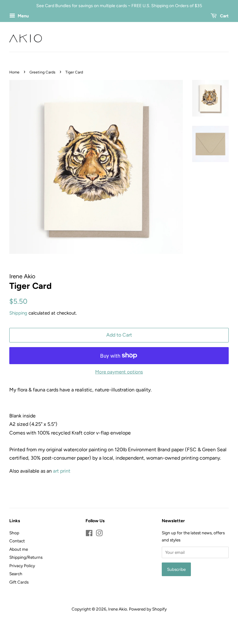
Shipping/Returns (25, 557)
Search (15, 573)
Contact (17, 540)
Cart (224, 16)
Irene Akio (117, 609)
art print (61, 471)
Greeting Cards (42, 72)
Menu (23, 16)
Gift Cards (19, 582)
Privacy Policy (22, 565)
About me (18, 549)
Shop (14, 532)
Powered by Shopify (148, 609)
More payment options (119, 372)
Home (14, 72)
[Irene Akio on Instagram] (99, 534)
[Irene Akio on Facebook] (89, 534)
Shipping (18, 313)
